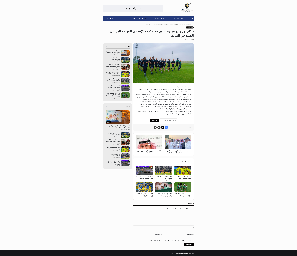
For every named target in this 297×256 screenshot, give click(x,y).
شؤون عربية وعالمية (165, 18)
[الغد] (187, 7)
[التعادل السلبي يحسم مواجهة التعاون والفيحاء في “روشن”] (144, 187)
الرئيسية (191, 18)
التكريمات (140, 18)
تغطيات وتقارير (175, 18)
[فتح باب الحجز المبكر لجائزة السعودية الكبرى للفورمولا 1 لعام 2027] (144, 170)
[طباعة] (155, 127)
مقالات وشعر (133, 18)
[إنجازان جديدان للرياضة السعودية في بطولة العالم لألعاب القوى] (163, 187)
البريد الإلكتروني (190, 234)
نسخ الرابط (154, 120)
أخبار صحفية (184, 18)
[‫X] (162, 127)
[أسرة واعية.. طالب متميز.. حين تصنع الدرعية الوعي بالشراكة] (125, 53)
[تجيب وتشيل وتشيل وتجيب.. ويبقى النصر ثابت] (125, 60)
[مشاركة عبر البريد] (158, 127)
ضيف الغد (157, 18)
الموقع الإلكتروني (158, 234)
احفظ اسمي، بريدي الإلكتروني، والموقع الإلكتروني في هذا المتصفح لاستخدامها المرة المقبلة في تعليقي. (170, 240)
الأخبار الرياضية (149, 18)
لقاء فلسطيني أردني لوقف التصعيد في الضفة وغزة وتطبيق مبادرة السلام (113, 66)
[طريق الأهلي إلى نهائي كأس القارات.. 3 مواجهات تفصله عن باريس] (182, 187)
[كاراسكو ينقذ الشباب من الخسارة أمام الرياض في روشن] (163, 170)
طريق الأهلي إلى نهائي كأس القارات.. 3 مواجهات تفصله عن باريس (113, 95)
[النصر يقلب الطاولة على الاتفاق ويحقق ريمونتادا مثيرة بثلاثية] (182, 170)
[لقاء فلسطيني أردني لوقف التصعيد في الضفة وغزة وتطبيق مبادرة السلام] (125, 67)
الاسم (192, 227)
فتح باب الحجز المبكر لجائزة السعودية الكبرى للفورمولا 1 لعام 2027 (114, 87)
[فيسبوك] (166, 127)
